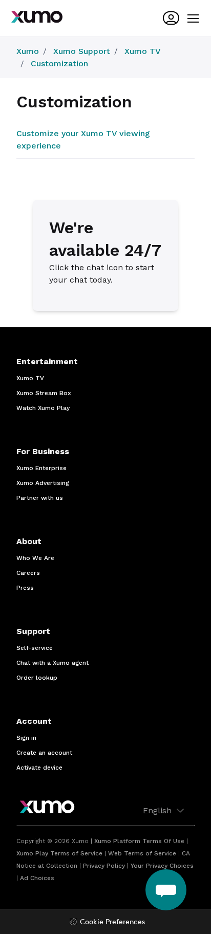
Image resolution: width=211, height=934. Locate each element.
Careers (28, 572)
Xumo (27, 51)
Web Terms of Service (142, 853)
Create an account (44, 752)
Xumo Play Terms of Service (59, 853)
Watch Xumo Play (43, 408)
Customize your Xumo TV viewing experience (83, 139)
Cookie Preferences (112, 922)
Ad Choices (37, 878)
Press (25, 587)
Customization (59, 63)
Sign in (26, 737)
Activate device (39, 767)
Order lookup (36, 677)
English (158, 810)
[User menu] (171, 18)
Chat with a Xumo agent (52, 662)
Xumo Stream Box (43, 393)
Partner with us (39, 497)
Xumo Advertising (42, 483)
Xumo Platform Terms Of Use (139, 841)
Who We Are (35, 558)
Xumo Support (81, 51)
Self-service (34, 647)
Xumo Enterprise (41, 468)
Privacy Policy (104, 865)
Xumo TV (142, 51)
